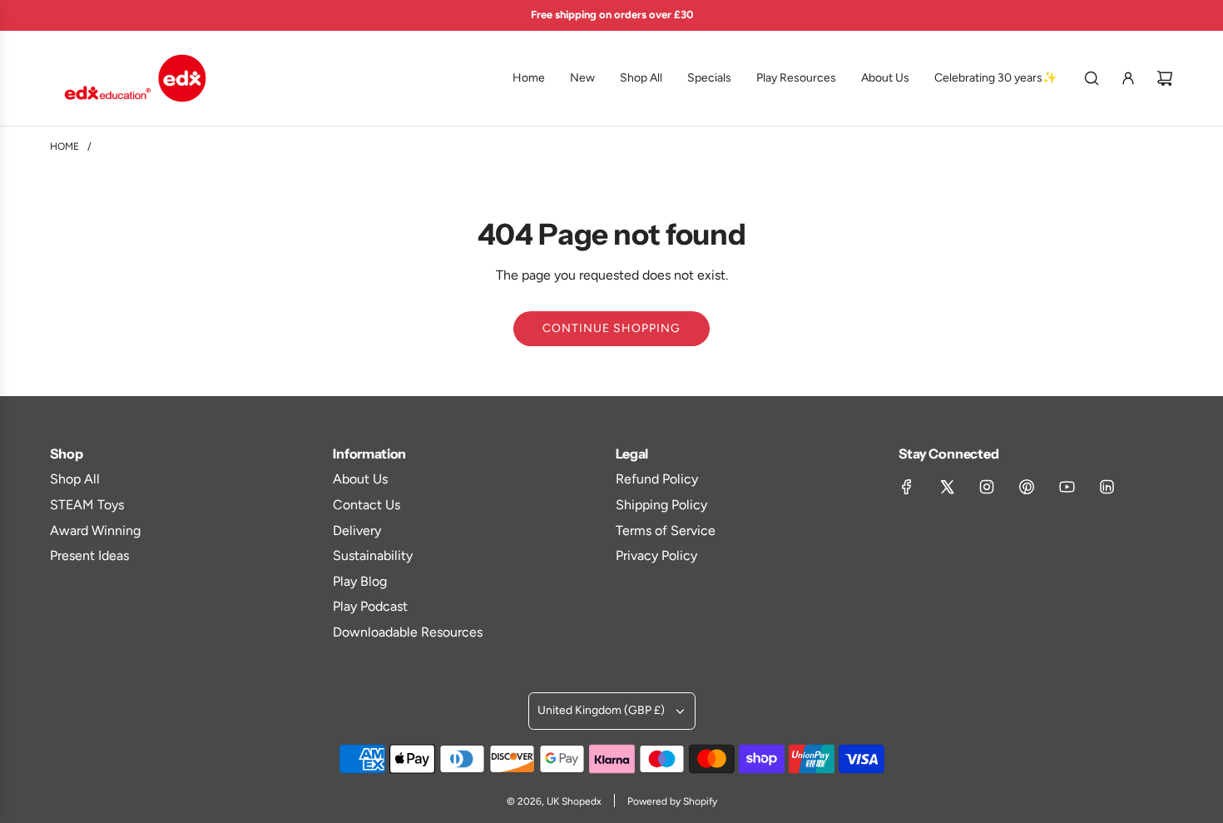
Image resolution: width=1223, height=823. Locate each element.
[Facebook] (907, 487)
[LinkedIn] (1106, 487)
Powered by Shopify (672, 801)
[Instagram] (986, 487)
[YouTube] (1066, 487)
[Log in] (1128, 78)
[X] (946, 487)
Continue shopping (611, 328)
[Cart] (1164, 78)
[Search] (1091, 78)
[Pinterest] (1026, 487)
